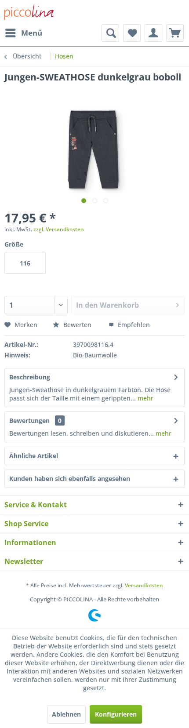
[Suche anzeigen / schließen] (110, 33)
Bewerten (77, 324)
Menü (31, 33)
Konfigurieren (116, 714)
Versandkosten (144, 585)
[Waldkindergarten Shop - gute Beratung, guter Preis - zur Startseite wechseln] (29, 12)
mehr (144, 398)
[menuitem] (23, 33)
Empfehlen (133, 324)
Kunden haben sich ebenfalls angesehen (69, 478)
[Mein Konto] (153, 33)
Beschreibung (29, 377)
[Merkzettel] (132, 33)
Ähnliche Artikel (33, 455)
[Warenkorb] (175, 33)
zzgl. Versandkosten (58, 229)
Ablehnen (66, 714)
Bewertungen (29, 420)
